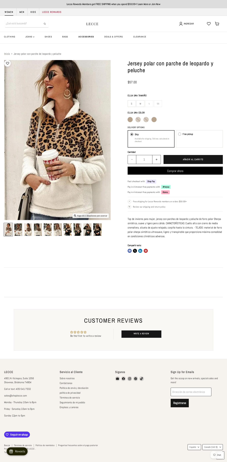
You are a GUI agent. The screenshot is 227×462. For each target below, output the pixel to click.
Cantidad (131, 152)
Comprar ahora (175, 171)
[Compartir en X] (135, 251)
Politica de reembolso (45, 445)
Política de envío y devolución (74, 387)
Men (21, 11)
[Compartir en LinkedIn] (140, 251)
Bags (65, 36)
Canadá (211, 447)
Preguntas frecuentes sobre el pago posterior (78, 445)
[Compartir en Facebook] (130, 251)
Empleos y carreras (69, 407)
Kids (33, 11)
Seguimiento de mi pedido (72, 402)
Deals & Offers (113, 36)
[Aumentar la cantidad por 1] (156, 159)
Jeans (29, 36)
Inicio (7, 53)
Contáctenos (66, 383)
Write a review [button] (141, 333)
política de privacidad (70, 392)
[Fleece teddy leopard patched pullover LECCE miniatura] (8, 229)
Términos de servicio (70, 397)
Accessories (86, 36)
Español (192, 447)
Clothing (9, 36)
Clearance (139, 36)
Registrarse (179, 403)
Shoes (48, 36)
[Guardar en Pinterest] (146, 251)
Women (9, 11)
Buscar (7, 445)
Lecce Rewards (51, 11)
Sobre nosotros (67, 378)
